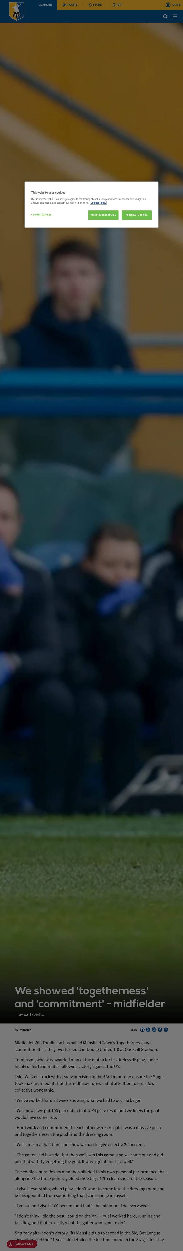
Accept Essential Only (103, 214)
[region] (91, 205)
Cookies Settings (41, 214)
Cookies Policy (98, 202)
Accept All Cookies (137, 214)
